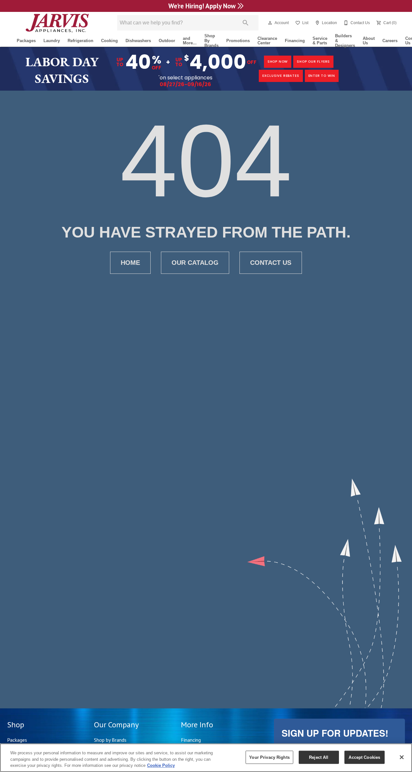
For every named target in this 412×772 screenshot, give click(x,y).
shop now (277, 61)
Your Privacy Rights (269, 757)
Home (130, 262)
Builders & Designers (345, 41)
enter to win (321, 75)
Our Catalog (195, 262)
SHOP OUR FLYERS (313, 61)
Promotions (238, 40)
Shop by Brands (110, 740)
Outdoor (167, 40)
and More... (190, 41)
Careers (390, 40)
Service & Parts (320, 41)
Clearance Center (267, 41)
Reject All (318, 757)
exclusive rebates (280, 75)
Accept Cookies (364, 757)
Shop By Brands (211, 41)
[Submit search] (245, 23)
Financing (295, 40)
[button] (270, 23)
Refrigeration (80, 40)
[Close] (402, 757)
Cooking (109, 40)
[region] (206, 757)
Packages (26, 40)
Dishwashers (138, 40)
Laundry (51, 40)
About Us (369, 41)
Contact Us (270, 262)
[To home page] (57, 22)
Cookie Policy (161, 765)
